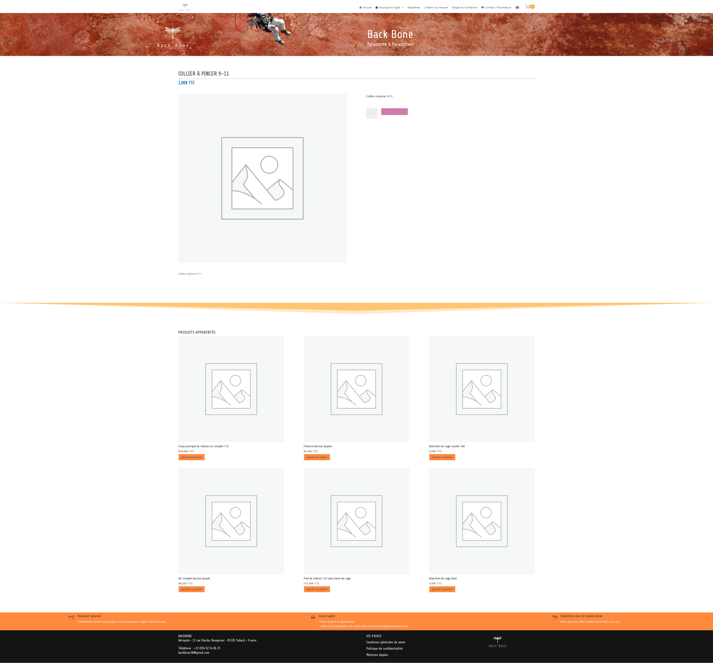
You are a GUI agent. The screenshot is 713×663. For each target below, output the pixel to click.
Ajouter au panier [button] (191, 457)
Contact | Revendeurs (498, 7)
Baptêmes (414, 7)
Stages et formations (465, 7)
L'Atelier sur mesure (436, 7)
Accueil (367, 7)
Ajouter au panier (394, 111)
